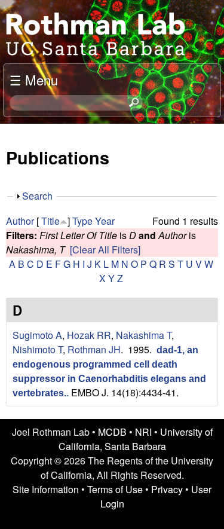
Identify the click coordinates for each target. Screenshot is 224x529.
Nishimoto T (38, 349)
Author (20, 221)
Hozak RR (89, 335)
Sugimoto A (37, 335)
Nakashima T (143, 335)
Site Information (46, 489)
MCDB (112, 432)
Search (37, 196)
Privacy (167, 489)
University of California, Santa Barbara (136, 439)
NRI (143, 432)
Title (50, 221)
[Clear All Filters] (105, 249)
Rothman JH (94, 349)
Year (105, 221)
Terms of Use (115, 489)
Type (82, 221)
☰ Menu (34, 79)
